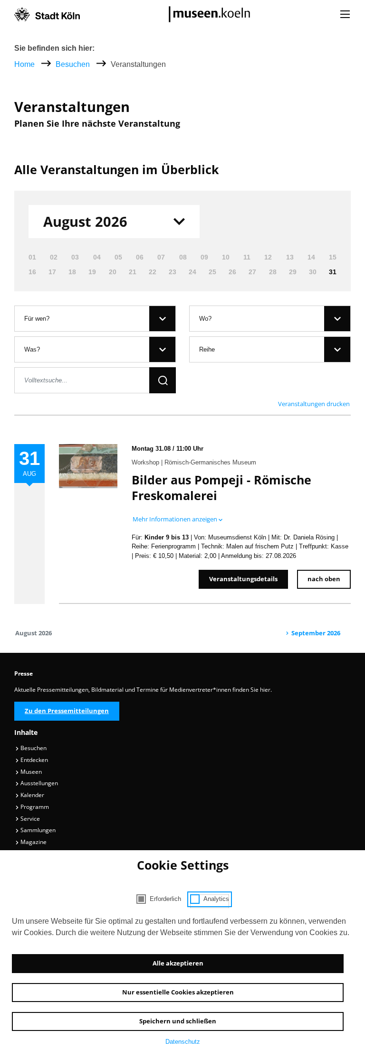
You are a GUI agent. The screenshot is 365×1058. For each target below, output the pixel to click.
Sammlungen (37, 830)
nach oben (323, 579)
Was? (32, 349)
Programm (34, 807)
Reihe (207, 349)
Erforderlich (165, 898)
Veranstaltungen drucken (314, 403)
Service (29, 819)
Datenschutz (182, 1041)
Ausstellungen (38, 783)
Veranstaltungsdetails (243, 579)
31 (332, 272)
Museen (30, 772)
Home (24, 64)
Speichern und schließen (177, 1021)
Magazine (33, 842)
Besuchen (74, 64)
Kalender (31, 795)
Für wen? (36, 318)
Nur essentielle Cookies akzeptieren (178, 992)
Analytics (216, 898)
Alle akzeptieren (178, 963)
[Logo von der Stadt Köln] (47, 14)
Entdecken (33, 760)
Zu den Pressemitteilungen (67, 710)
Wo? (205, 318)
